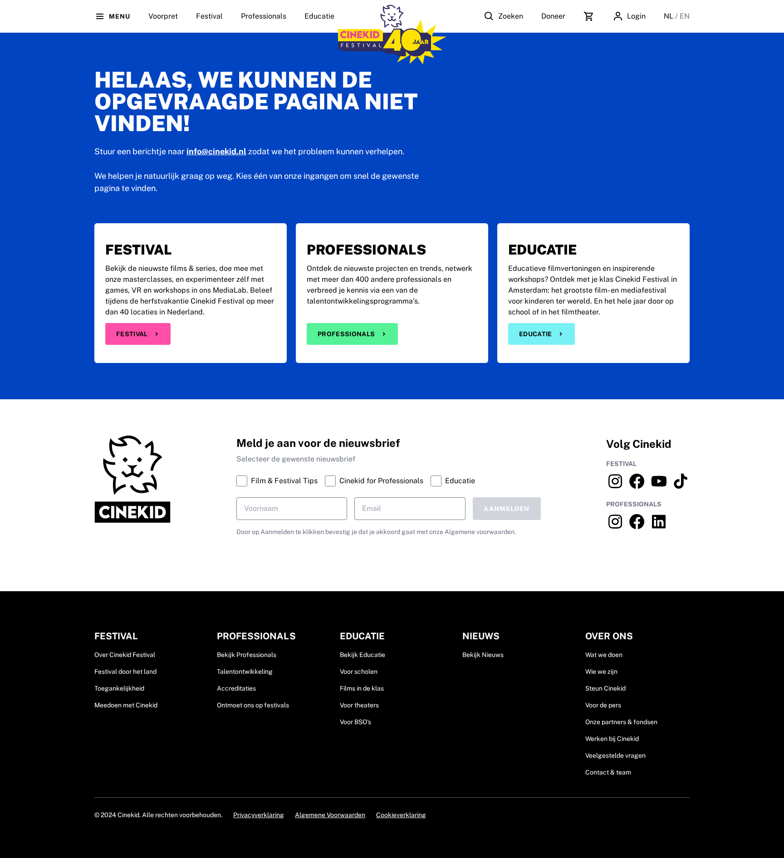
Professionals (263, 16)
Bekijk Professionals (246, 654)
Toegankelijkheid (119, 688)
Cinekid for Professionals (381, 480)
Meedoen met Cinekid (125, 705)
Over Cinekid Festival (124, 654)
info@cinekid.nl (216, 151)
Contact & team (608, 772)
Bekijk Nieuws (483, 654)
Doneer (553, 16)
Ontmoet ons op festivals (253, 705)
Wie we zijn (601, 671)
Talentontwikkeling (245, 671)
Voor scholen (358, 671)
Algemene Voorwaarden (330, 815)
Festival (132, 334)
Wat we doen (603, 654)
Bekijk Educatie (362, 654)
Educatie (319, 16)
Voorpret (163, 16)
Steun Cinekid (605, 688)
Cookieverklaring (401, 815)
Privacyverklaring (258, 815)
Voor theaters (359, 705)
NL (669, 16)
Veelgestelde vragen (615, 755)
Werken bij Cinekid (612, 738)
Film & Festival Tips (284, 480)
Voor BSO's (355, 722)
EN (685, 16)
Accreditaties (236, 688)
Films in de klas (362, 688)
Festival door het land (125, 671)
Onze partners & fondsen (621, 722)
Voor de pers (603, 705)
